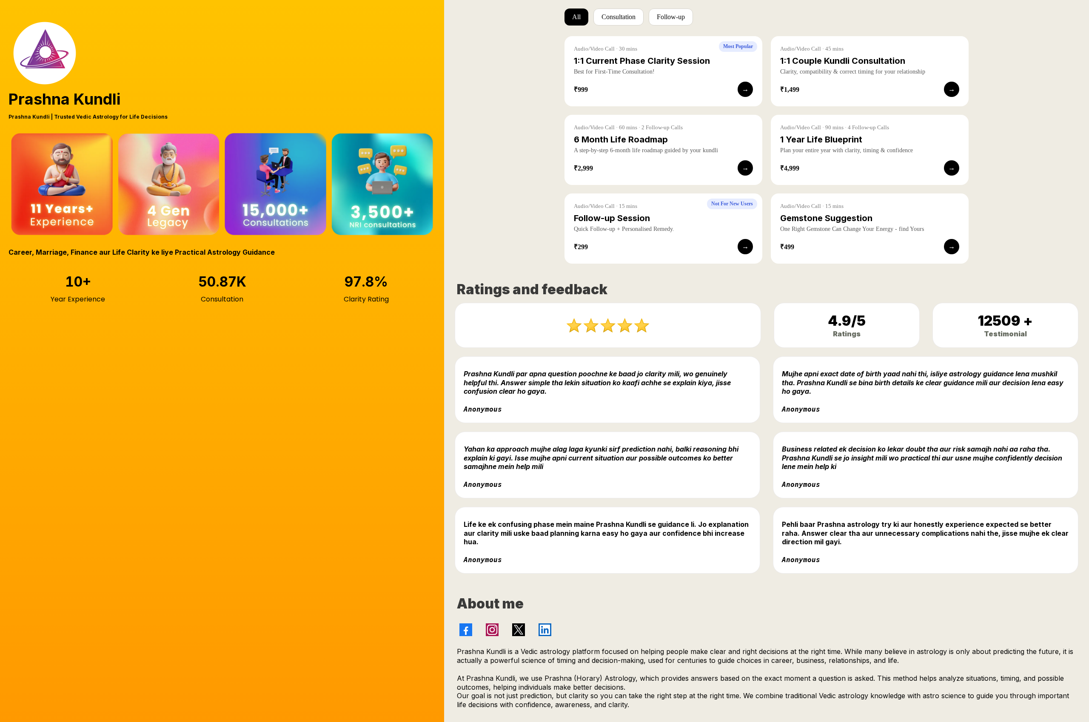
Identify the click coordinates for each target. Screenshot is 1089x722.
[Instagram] (492, 630)
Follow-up (671, 16)
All (576, 16)
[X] (518, 630)
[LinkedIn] (545, 630)
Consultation (619, 16)
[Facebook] (466, 630)
